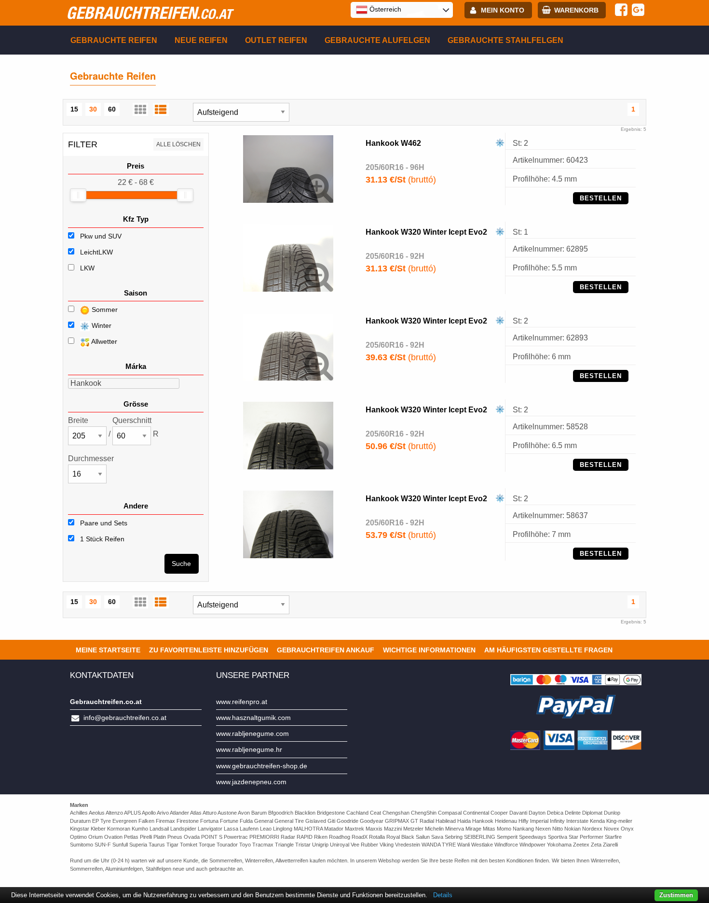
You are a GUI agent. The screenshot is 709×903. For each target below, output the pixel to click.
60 (112, 109)
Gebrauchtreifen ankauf (325, 650)
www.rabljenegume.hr (249, 749)
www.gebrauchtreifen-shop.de (261, 766)
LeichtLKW (96, 252)
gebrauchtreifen (149, 12)
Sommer (104, 309)
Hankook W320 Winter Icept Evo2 (426, 232)
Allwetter (103, 341)
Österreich (384, 9)
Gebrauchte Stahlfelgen (505, 40)
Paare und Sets (102, 523)
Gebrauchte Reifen (113, 40)
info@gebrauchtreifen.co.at (124, 717)
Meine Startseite (108, 650)
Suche (181, 563)
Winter (100, 325)
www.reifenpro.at (241, 701)
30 (93, 109)
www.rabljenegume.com (252, 733)
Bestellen (601, 198)
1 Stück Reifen (101, 539)
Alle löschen (178, 144)
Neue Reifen (201, 40)
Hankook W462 (393, 143)
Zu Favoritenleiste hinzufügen (208, 650)
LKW (87, 268)
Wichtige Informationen (429, 650)
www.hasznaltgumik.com (253, 717)
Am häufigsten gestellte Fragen (548, 650)
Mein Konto (502, 10)
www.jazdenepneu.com (251, 782)
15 (74, 109)
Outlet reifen (276, 40)
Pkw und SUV (101, 236)
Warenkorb (576, 10)
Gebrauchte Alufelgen (377, 40)
